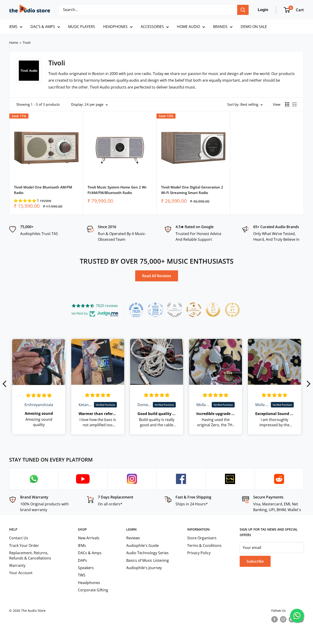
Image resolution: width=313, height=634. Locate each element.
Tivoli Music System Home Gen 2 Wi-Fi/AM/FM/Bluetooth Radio (117, 190)
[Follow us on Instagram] (283, 619)
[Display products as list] (295, 104)
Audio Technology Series (147, 552)
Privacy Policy (199, 552)
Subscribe (255, 561)
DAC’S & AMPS (42, 26)
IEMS (13, 26)
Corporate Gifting (93, 589)
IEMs (82, 545)
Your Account (21, 572)
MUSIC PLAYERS (81, 26)
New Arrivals (88, 537)
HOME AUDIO (188, 26)
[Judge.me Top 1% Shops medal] (213, 309)
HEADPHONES (115, 26)
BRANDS (220, 26)
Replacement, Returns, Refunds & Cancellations (30, 555)
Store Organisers (202, 537)
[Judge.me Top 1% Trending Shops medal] (232, 309)
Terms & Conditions (204, 545)
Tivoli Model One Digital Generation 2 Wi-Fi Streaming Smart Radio (192, 190)
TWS (81, 575)
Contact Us (18, 537)
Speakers (86, 567)
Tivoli (27, 42)
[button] (25, 200)
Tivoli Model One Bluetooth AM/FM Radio (43, 190)
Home (13, 42)
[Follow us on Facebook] (274, 619)
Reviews (133, 537)
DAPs (82, 560)
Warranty (17, 565)
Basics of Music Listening (147, 560)
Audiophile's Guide (142, 545)
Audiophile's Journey (144, 567)
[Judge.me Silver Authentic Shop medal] (174, 309)
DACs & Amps (90, 552)
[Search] (243, 10)
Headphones (89, 582)
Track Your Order (24, 545)
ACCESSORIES (152, 26)
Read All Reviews (156, 275)
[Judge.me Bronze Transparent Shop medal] (194, 309)
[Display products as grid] (287, 104)
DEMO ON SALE (254, 26)
